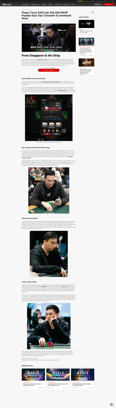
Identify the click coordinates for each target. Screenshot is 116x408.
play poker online (62, 90)
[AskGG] (111, 404)
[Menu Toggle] (113, 1)
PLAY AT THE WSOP (48, 70)
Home (110, 1)
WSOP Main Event (42, 59)
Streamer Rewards (100, 1)
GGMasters (43, 286)
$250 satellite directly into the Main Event (51, 81)
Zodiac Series (64, 286)
